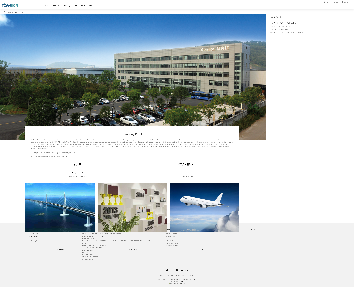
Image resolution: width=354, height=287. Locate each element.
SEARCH (327, 2)
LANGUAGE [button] (346, 2)
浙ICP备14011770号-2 (177, 281)
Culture (168, 238)
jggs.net (195, 279)
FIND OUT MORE (60, 250)
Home (47, 6)
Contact (91, 6)
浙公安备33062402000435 (177, 283)
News (75, 6)
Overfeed (85, 252)
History (168, 241)
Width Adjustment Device (90, 257)
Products (56, 6)
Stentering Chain (87, 254)
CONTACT (336, 2)
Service (82, 6)
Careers (168, 236)
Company (66, 6)
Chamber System (87, 259)
